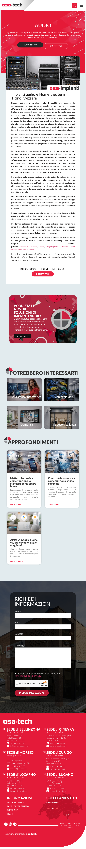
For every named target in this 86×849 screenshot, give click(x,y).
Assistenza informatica (26, 397)
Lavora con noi (15, 803)
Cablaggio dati (64, 397)
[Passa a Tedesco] (57, 808)
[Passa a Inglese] (48, 808)
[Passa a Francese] (53, 808)
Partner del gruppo (18, 806)
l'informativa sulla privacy (28, 675)
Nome (18, 611)
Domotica (26, 424)
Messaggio (20, 645)
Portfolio (12, 810)
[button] (81, 5)
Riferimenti (52, 803)
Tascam (65, 247)
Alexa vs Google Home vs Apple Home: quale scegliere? (24, 543)
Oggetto (19, 634)
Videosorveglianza (64, 424)
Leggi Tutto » (16, 505)
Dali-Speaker (28, 250)
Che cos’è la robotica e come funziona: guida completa (61, 481)
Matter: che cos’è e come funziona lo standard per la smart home (23, 482)
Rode (42, 247)
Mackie (34, 247)
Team (10, 814)
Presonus (24, 247)
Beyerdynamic (53, 247)
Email (17, 622)
